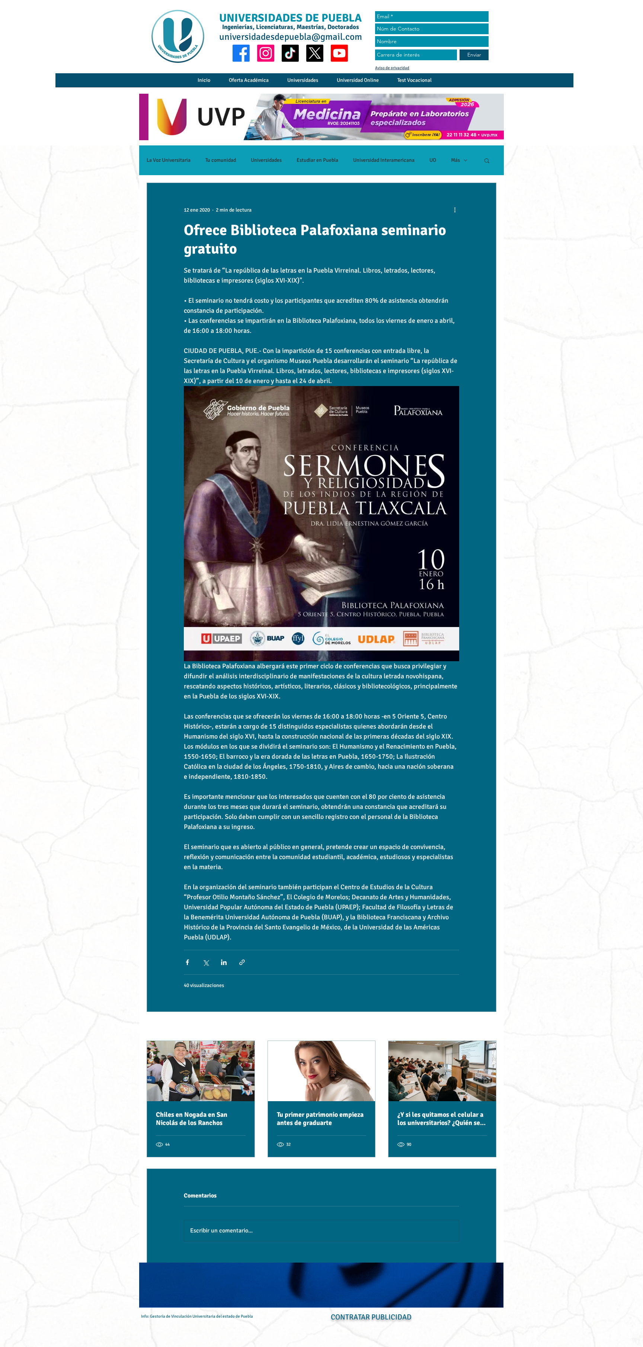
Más (455, 160)
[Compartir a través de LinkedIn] (223, 962)
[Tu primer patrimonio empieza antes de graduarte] (321, 1071)
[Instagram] (265, 53)
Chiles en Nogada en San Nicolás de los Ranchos (191, 1118)
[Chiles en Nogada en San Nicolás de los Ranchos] (201, 1071)
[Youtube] (339, 53)
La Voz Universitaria (169, 160)
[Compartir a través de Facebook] (187, 962)
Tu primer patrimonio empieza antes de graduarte (320, 1118)
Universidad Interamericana (384, 160)
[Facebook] (241, 53)
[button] (486, 160)
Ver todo (487, 1027)
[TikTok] (290, 53)
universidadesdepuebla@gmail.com (290, 36)
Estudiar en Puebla (317, 160)
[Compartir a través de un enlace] (242, 962)
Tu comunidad (220, 160)
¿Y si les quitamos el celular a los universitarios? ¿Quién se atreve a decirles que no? (440, 1118)
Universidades (266, 160)
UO (432, 160)
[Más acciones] (454, 209)
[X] (314, 53)
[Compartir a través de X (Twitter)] (205, 962)
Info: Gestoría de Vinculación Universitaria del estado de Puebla (197, 1316)
